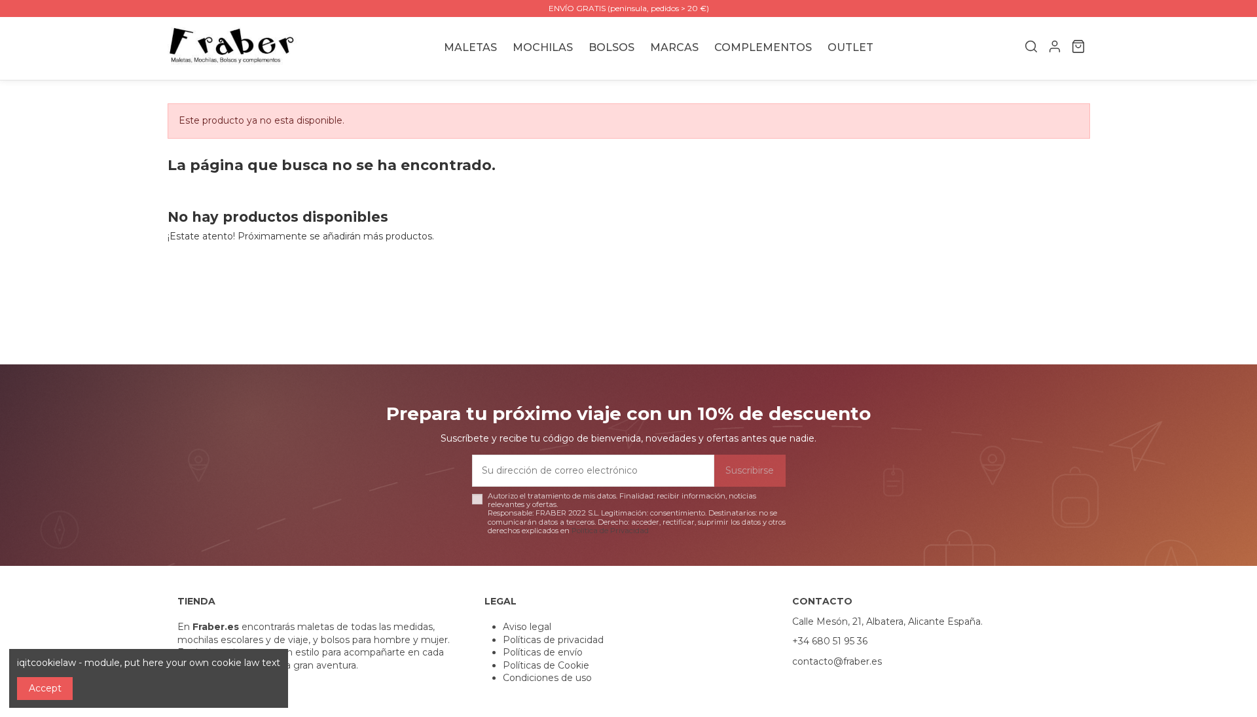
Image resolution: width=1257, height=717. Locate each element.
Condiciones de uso (547, 678)
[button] (674, 48)
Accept (45, 688)
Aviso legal (527, 627)
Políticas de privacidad (553, 640)
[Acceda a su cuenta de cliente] (1055, 48)
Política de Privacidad (610, 530)
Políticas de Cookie (546, 665)
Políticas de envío (543, 652)
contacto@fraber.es (837, 661)
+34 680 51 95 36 (829, 641)
